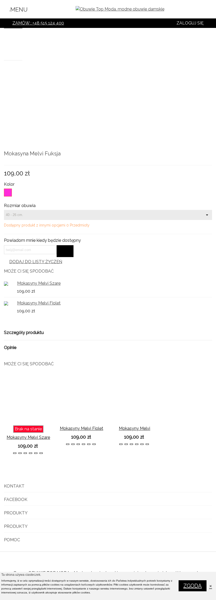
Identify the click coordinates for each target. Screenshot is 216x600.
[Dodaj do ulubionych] (50, 418)
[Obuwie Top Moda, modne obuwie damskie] (120, 9)
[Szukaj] (208, 10)
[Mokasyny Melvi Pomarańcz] (134, 398)
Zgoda (192, 586)
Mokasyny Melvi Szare (39, 283)
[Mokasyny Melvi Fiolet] (9, 303)
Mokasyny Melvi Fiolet (39, 303)
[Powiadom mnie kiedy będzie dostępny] (65, 251)
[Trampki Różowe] (208, 154)
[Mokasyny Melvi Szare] (200, 154)
